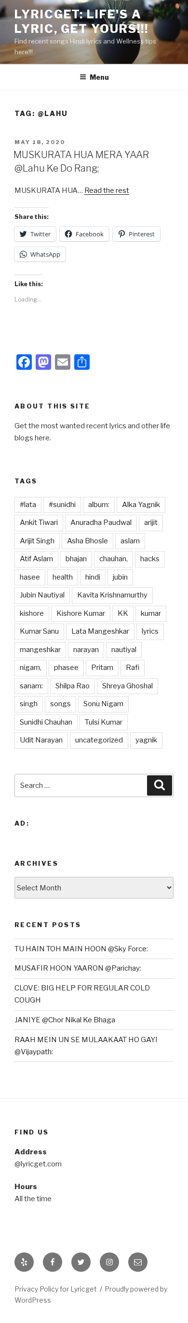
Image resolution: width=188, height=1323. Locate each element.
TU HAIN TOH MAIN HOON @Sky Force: (81, 949)
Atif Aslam (36, 558)
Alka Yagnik (141, 504)
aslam (130, 541)
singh (29, 703)
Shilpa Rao (72, 686)
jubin (120, 577)
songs (60, 703)
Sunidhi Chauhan (46, 722)
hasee (30, 577)
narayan (86, 649)
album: (98, 504)
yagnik (146, 740)
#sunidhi (62, 504)
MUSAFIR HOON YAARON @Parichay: (77, 968)
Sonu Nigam (103, 703)
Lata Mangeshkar (100, 631)
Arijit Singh (37, 541)
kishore (32, 613)
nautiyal (123, 649)
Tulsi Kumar (103, 722)
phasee (66, 667)
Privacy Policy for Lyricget (55, 1289)
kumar (151, 613)
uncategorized (99, 740)
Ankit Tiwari (39, 522)
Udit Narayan (41, 740)
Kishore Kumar (80, 613)
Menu (99, 77)
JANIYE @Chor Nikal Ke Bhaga (64, 1020)
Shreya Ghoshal (127, 686)
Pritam (102, 667)
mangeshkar (40, 649)
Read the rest (106, 190)
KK (123, 613)
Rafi (132, 667)
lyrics (150, 631)
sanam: (31, 686)
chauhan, (113, 558)
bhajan (76, 558)
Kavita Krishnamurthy (112, 595)
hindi (92, 577)
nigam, (30, 667)
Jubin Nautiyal (42, 595)
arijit (151, 522)
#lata (28, 504)
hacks (150, 558)
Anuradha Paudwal (101, 522)
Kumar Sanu (39, 631)
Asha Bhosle (87, 541)
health (63, 577)
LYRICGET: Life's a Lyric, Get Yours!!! (81, 21)
